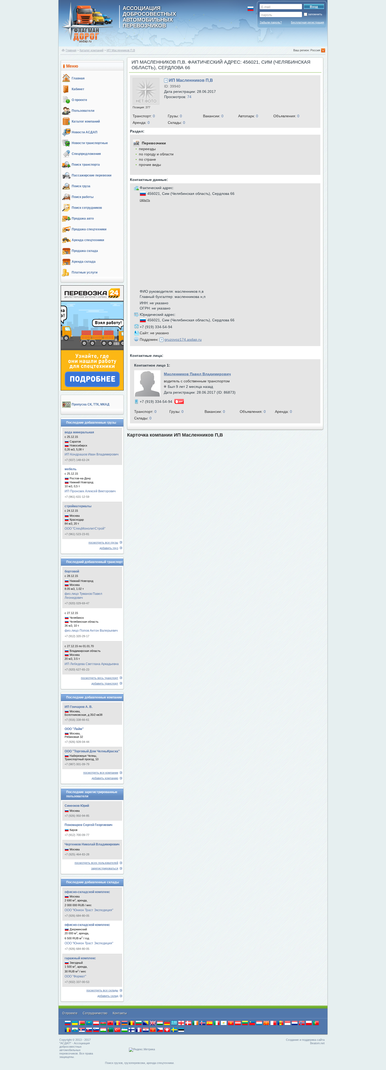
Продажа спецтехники (89, 229)
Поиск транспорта (86, 164)
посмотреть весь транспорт (99, 677)
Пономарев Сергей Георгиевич (88, 825)
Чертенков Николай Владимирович (92, 844)
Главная (71, 50)
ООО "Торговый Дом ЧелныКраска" (92, 751)
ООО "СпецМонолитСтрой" (85, 528)
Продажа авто (83, 218)
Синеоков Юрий (77, 806)
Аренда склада (84, 261)
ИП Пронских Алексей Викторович (90, 491)
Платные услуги (84, 272)
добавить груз (109, 548)
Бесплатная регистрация (307, 22)
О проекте (79, 100)
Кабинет (78, 89)
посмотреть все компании (100, 772)
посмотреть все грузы (103, 542)
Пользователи (83, 111)
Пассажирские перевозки (91, 175)
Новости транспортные (90, 143)
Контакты (120, 1013)
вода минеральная (79, 432)
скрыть (145, 200)
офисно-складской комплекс (87, 892)
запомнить (315, 14)
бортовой (72, 571)
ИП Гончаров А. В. (78, 707)
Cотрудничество (95, 1013)
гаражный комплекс (80, 958)
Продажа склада (85, 251)
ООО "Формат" (75, 976)
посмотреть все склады (102, 990)
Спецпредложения (86, 154)
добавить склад (107, 995)
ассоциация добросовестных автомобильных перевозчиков (149, 16)
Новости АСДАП (84, 132)
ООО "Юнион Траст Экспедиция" (89, 910)
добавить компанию (105, 778)
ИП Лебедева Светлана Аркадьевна (92, 664)
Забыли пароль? (271, 22)
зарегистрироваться (104, 868)
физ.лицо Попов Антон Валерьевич (91, 630)
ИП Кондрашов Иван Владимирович (91, 454)
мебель (70, 469)
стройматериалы (78, 506)
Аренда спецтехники (88, 240)
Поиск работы (82, 197)
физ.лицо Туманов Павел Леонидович (83, 596)
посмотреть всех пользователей (96, 862)
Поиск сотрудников (87, 208)
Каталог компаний (91, 50)
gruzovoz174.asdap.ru (183, 339)
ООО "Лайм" (74, 729)
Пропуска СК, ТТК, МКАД (90, 404)
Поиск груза (81, 186)
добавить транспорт (104, 683)
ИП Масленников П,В (121, 50)
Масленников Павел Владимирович (197, 374)
